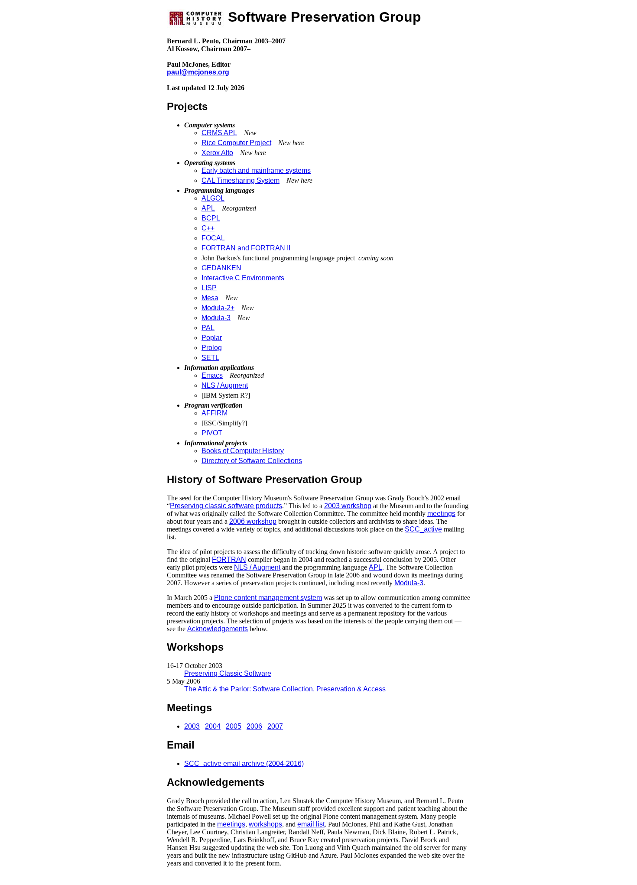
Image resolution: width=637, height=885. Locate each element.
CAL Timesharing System (241, 180)
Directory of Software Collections (252, 460)
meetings (441, 513)
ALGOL (213, 198)
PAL (208, 327)
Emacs (212, 375)
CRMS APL (219, 132)
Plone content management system (268, 597)
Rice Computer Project (236, 142)
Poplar (212, 337)
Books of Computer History (243, 450)
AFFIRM (215, 413)
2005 (233, 726)
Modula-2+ (218, 307)
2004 (213, 726)
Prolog (212, 347)
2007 (275, 726)
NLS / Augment (225, 385)
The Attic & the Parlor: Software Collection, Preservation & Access (285, 689)
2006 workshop (252, 521)
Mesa (210, 297)
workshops (265, 824)
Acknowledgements (217, 628)
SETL (210, 357)
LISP (209, 288)
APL (208, 208)
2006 (254, 726)
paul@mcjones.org (198, 72)
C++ (208, 228)
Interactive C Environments (243, 278)
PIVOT (212, 433)
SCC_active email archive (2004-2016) (244, 763)
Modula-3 (216, 317)
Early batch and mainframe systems (256, 170)
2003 (192, 726)
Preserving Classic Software (227, 673)
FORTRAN (229, 559)
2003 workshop (347, 505)
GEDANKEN (221, 268)
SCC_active (423, 529)
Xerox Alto (217, 152)
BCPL (211, 218)
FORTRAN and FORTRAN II (246, 248)
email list (311, 824)
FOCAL (213, 238)
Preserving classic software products (226, 505)
